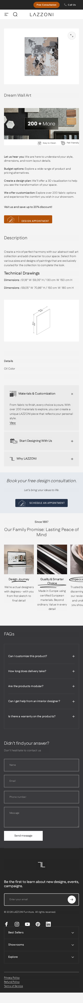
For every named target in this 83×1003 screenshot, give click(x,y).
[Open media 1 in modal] (72, 36)
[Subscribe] (72, 900)
